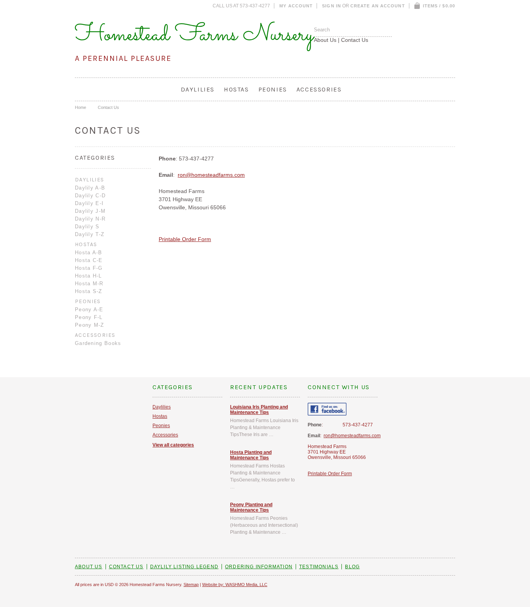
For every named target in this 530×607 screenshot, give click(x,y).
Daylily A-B (90, 188)
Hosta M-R (89, 283)
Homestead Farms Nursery (194, 35)
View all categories (173, 445)
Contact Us (354, 40)
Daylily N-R (90, 219)
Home (80, 107)
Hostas (236, 89)
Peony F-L (89, 317)
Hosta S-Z (88, 291)
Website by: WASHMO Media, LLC (234, 584)
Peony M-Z (89, 325)
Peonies (272, 89)
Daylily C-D (90, 195)
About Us (325, 40)
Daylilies (198, 89)
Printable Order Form (185, 239)
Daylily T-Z (89, 234)
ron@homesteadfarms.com (211, 175)
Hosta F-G (89, 268)
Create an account (377, 5)
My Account (296, 5)
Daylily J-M (90, 211)
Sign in (331, 5)
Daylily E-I (89, 203)
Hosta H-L (88, 276)
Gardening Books (98, 343)
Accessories (319, 89)
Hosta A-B (88, 252)
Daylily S (87, 226)
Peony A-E (89, 309)
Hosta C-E (89, 260)
